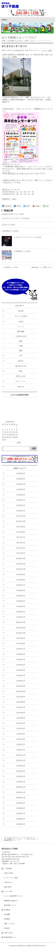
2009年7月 (20, 814)
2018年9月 (20, 489)
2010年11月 (20, 760)
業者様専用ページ (10, 840)
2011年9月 (20, 728)
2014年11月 (20, 686)
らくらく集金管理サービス (13, 896)
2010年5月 (20, 771)
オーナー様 (8, 891)
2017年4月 (20, 543)
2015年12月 (21, 622)
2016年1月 (20, 617)
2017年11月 (20, 516)
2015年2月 (20, 675)
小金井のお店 (20, 336)
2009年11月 (20, 792)
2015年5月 (20, 659)
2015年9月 (20, 638)
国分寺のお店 (20, 366)
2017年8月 (20, 532)
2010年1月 (20, 782)
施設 (21, 341)
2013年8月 (20, 702)
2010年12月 (21, 755)
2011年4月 (20, 734)
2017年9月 (20, 527)
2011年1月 (20, 750)
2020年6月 (20, 479)
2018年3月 (20, 511)
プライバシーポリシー (11, 837)
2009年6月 (20, 819)
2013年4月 (20, 723)
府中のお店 (20, 376)
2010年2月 (20, 776)
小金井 (50, 50)
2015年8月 (20, 643)
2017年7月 (20, 537)
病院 (21, 351)
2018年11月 (20, 484)
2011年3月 (20, 739)
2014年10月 (21, 691)
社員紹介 (7, 928)
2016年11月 (20, 564)
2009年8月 (20, 808)
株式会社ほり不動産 (24, 946)
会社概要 (7, 914)
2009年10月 (21, 798)
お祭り (14, 199)
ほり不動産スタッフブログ (13, 839)
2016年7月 (20, 585)
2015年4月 (20, 665)
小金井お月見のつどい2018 (13, 214)
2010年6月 (20, 766)
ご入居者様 (8, 868)
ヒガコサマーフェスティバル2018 (15, 218)
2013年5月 (20, 718)
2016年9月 (20, 574)
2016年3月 (20, 606)
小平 (21, 356)
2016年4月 (20, 601)
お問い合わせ (31, 839)
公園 (21, 346)
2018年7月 (20, 500)
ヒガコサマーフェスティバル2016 (27, 237)
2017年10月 (21, 521)
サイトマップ (27, 837)
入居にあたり (8, 882)
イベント (44, 50)
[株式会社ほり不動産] (10, 5)
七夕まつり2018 (8, 225)
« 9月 (18, 442)
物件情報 (20, 331)
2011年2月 (20, 744)
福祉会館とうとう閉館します (42, 267)
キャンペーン (20, 381)
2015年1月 (20, 681)
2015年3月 (20, 670)
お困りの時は (8, 873)
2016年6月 (20, 590)
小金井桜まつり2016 (22, 251)
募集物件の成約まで (11, 901)
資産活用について (10, 905)
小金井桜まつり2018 (10, 231)
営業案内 (7, 919)
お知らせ (20, 387)
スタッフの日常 (20, 316)
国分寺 (20, 361)
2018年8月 (20, 495)
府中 (21, 371)
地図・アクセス (9, 924)
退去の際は (8, 887)
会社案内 (7, 910)
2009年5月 (20, 824)
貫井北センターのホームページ (20, 173)
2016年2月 (20, 612)
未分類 (20, 311)
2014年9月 (20, 697)
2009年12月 (21, 787)
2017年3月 (20, 548)
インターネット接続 (11, 878)
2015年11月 (20, 628)
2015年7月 (20, 649)
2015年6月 (20, 654)
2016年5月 (20, 596)
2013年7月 (20, 707)
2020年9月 (20, 473)
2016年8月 (20, 580)
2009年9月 (20, 803)
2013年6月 (20, 713)
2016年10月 (21, 569)
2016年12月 (21, 558)
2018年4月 (20, 505)
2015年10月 (21, 633)
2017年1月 (20, 553)
